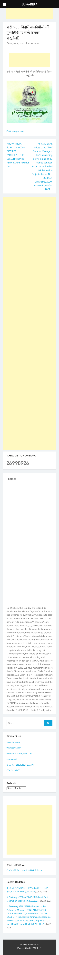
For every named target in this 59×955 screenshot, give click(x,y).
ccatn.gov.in (12, 759)
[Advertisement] (29, 12)
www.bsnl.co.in (14, 747)
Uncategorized (16, 131)
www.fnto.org (13, 742)
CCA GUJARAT (13, 770)
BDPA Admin (34, 43)
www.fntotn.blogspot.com (19, 753)
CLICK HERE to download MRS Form (24, 870)
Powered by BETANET (27, 948)
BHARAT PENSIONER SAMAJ (20, 764)
